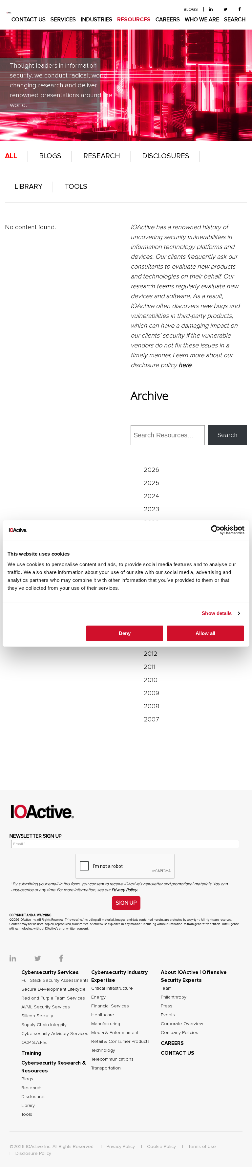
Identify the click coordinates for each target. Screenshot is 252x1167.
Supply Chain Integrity (44, 1025)
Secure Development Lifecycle (53, 989)
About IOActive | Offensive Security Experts (194, 976)
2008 (151, 706)
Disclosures (165, 156)
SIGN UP (126, 903)
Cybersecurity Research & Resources (53, 1066)
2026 (151, 470)
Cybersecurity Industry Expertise (119, 976)
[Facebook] (239, 10)
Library (29, 186)
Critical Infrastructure (112, 988)
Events (168, 1015)
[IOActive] (9, 12)
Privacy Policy (121, 1146)
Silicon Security (37, 1016)
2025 (151, 483)
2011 (150, 667)
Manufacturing (105, 1024)
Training (31, 1053)
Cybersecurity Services (50, 972)
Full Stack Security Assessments (55, 980)
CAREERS (168, 20)
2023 (151, 509)
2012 (151, 653)
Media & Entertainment (114, 1032)
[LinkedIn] (211, 10)
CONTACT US (28, 20)
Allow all (205, 633)
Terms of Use (202, 1146)
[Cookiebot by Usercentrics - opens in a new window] (215, 530)
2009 (151, 693)
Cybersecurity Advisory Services (54, 1033)
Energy (98, 997)
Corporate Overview (182, 1024)
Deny (125, 633)
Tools (76, 186)
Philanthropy (173, 997)
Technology (103, 1050)
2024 (151, 496)
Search (228, 435)
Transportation (106, 1068)
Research (101, 156)
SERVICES (63, 20)
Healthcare (102, 1015)
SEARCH (234, 20)
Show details (217, 613)
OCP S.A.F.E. (34, 1042)
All (11, 156)
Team (166, 988)
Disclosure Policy (33, 1153)
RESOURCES (134, 20)
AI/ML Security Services (45, 1007)
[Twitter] (225, 10)
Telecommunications (112, 1059)
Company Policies (179, 1032)
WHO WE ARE (202, 20)
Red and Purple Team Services (53, 998)
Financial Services (110, 1006)
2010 (151, 680)
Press (166, 1006)
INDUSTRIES (96, 20)
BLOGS (191, 10)
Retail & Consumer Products (120, 1041)
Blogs (50, 156)
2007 (151, 719)
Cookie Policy (161, 1146)
